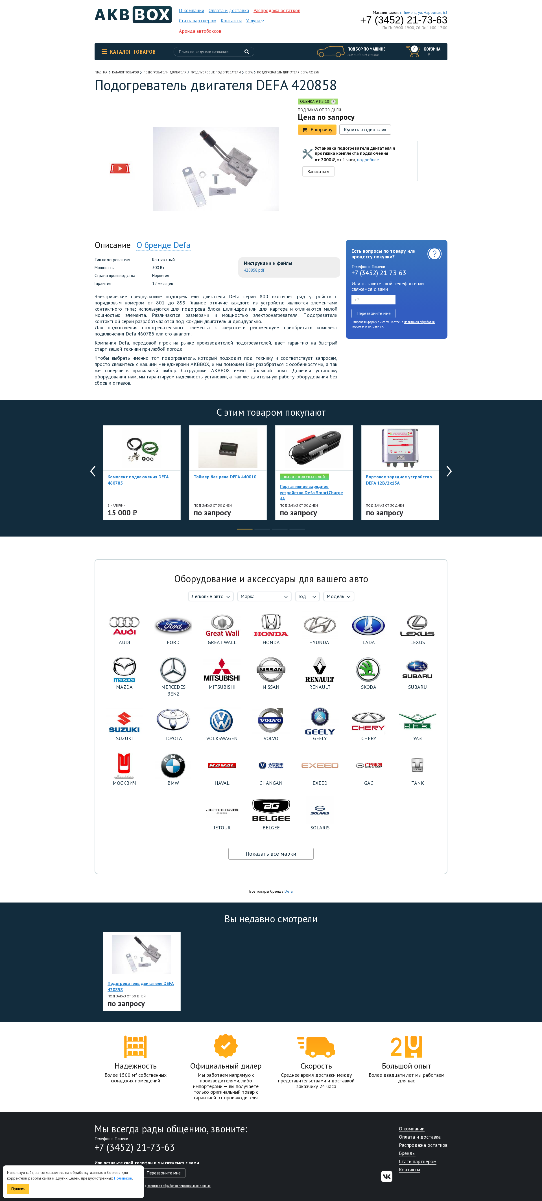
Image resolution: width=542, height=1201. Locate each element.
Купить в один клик (365, 129)
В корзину (321, 129)
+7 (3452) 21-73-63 (403, 20)
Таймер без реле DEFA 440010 (225, 476)
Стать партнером (197, 21)
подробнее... (369, 159)
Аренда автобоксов (200, 31)
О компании (191, 10)
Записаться (318, 171)
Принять (18, 1188)
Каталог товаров (133, 51)
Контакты (231, 21)
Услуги (253, 21)
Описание (113, 244)
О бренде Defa (163, 244)
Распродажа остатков (276, 10)
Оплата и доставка (229, 10)
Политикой (123, 1178)
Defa (289, 891)
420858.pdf (254, 270)
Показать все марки (271, 853)
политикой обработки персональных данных (179, 1186)
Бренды (407, 1153)
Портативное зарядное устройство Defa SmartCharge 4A (311, 492)
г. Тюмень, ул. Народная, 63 (423, 12)
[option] (120, 133)
